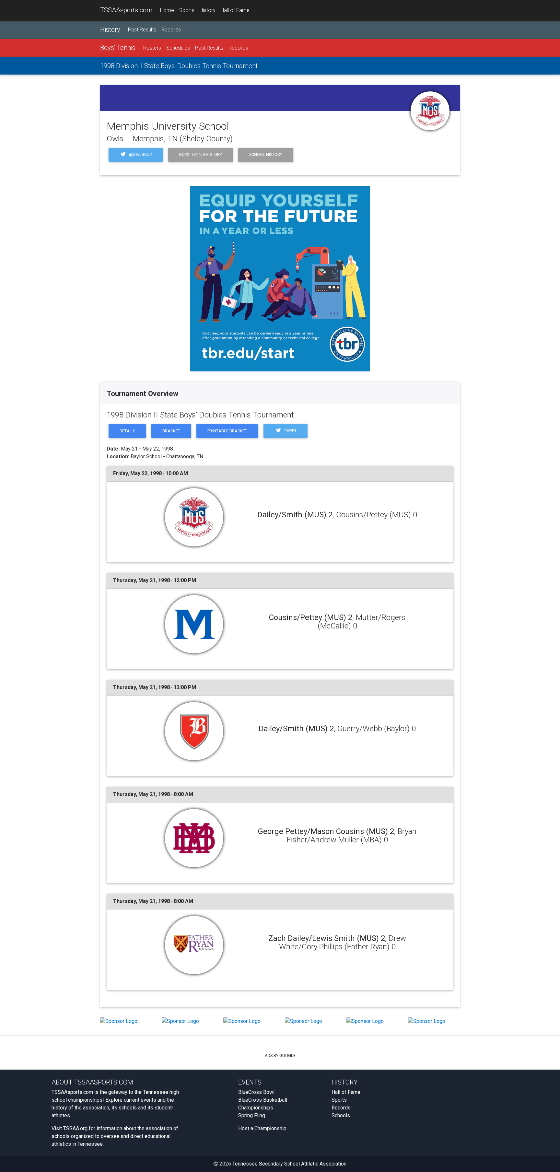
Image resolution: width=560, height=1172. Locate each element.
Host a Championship (262, 1128)
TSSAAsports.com (126, 10)
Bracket (171, 430)
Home (167, 10)
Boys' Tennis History (200, 154)
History (208, 10)
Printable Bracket (227, 430)
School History (265, 154)
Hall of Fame (235, 10)
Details (127, 430)
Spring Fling (251, 1115)
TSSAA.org (75, 1128)
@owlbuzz (140, 154)
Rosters (152, 48)
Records (171, 30)
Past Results (142, 30)
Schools (341, 1115)
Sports (186, 10)
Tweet (290, 430)
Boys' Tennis (117, 48)
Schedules (178, 48)
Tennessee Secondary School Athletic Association (289, 1164)
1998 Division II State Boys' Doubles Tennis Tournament (179, 66)
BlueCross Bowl (256, 1092)
